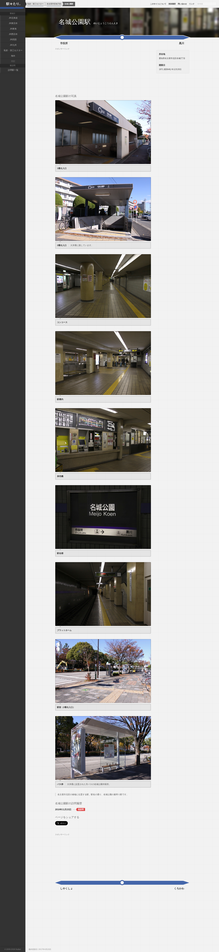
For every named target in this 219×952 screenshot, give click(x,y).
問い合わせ (182, 4)
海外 (13, 56)
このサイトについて (158, 4)
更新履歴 (172, 4)
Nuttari (18, 949)
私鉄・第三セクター (13, 50)
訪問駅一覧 (13, 70)
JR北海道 (13, 18)
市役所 (64, 43)
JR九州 (13, 45)
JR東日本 (13, 23)
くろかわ (179, 888)
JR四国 (13, 39)
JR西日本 (13, 34)
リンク (191, 4)
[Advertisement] (103, 71)
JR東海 (13, 29)
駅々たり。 (12, 6)
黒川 (181, 43)
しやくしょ (66, 888)
